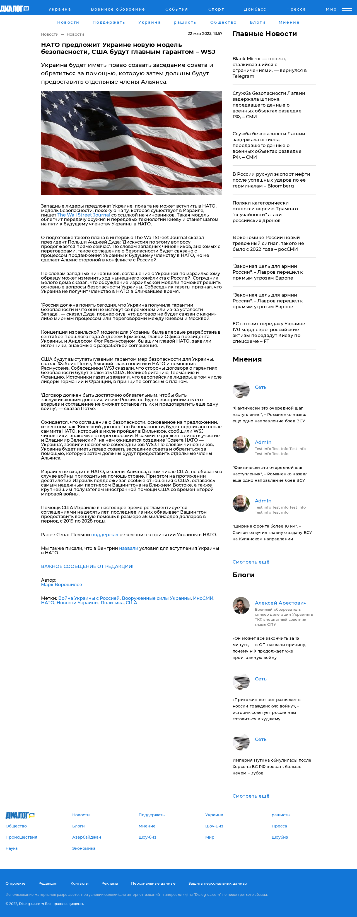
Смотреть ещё (251, 562)
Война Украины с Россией (89, 598)
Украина (60, 9)
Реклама (110, 883)
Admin (263, 442)
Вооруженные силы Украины (156, 598)
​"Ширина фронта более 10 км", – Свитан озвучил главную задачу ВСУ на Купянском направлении (272, 532)
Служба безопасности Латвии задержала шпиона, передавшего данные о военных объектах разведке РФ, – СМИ (269, 105)
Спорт (216, 9)
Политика (112, 602)
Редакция (47, 883)
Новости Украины (77, 602)
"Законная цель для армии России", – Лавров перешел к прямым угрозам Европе (268, 272)
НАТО (47, 602)
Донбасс (255, 9)
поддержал (104, 534)
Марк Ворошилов (61, 584)
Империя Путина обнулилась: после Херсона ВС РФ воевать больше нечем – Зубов (272, 767)
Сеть (261, 387)
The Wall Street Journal (83, 215)
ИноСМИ (203, 598)
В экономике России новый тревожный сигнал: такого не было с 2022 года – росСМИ (268, 243)
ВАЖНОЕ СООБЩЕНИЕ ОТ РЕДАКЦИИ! (87, 566)
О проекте (15, 883)
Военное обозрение (118, 9)
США (131, 602)
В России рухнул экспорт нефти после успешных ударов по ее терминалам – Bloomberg (271, 180)
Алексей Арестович (281, 603)
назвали (128, 548)
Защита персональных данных (218, 883)
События (177, 9)
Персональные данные (153, 883)
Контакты (79, 883)
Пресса (296, 9)
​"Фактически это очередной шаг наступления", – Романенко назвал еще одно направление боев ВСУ (270, 414)
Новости (50, 34)
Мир (331, 9)
